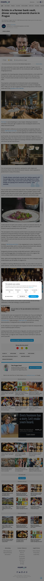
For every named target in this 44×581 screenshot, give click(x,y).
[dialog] (22, 290)
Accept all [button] (33, 296)
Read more (31, 287)
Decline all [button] (22, 296)
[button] (9, 296)
